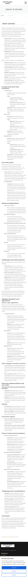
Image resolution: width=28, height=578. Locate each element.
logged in (8, 536)
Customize (14, 571)
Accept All (14, 567)
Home (2, 15)
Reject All (14, 575)
